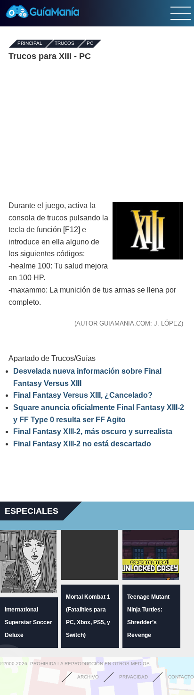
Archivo (88, 676)
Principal (29, 43)
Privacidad (133, 676)
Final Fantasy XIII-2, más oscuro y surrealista (92, 431)
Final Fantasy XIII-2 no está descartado (82, 444)
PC (90, 43)
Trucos (64, 43)
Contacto (181, 676)
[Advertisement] (97, 131)
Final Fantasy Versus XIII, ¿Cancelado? (83, 395)
